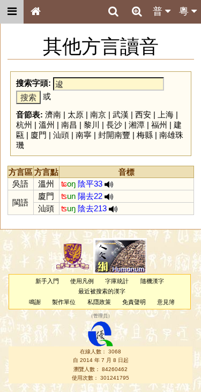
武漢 (121, 114)
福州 (159, 124)
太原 (76, 114)
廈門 (39, 134)
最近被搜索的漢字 (101, 291)
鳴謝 (35, 302)
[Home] (35, 12)
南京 (98, 114)
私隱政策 (99, 302)
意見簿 (166, 302)
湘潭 (137, 124)
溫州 (47, 124)
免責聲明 (134, 302)
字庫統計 (117, 281)
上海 (166, 114)
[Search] (113, 12)
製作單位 (64, 302)
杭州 (24, 124)
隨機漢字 (152, 281)
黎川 (92, 124)
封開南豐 (114, 134)
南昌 (69, 124)
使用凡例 (82, 281)
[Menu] (12, 12)
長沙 (114, 124)
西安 (143, 114)
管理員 (100, 316)
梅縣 (145, 134)
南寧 (84, 134)
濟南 (53, 114)
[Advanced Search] (136, 11)
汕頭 (61, 134)
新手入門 (47, 281)
